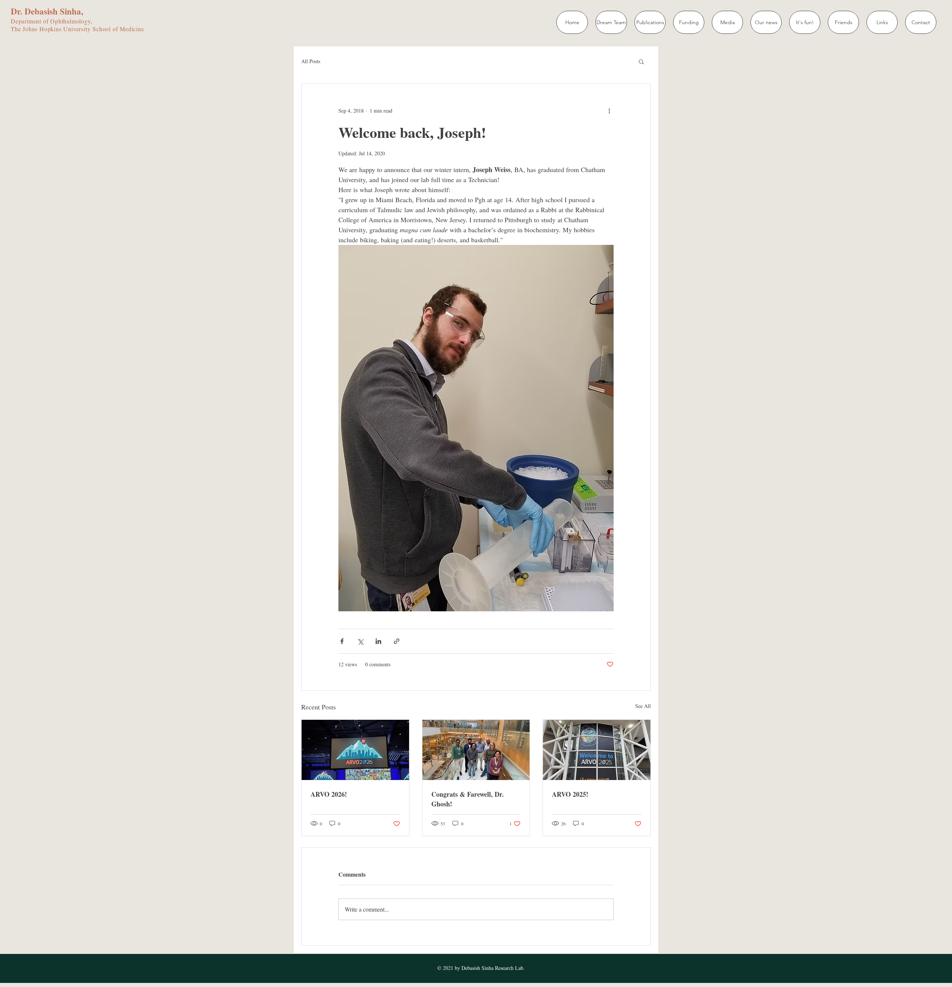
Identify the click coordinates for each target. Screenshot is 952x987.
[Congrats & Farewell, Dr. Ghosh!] (476, 750)
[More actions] (609, 110)
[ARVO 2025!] (596, 750)
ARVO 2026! (329, 794)
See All (643, 705)
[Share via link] (396, 641)
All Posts (310, 61)
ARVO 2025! (570, 794)
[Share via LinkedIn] (378, 641)
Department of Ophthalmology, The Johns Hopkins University (52, 25)
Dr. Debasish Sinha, (47, 11)
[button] (641, 61)
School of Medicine (118, 29)
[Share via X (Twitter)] (360, 641)
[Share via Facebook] (341, 641)
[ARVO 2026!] (355, 750)
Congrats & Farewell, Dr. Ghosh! (467, 799)
